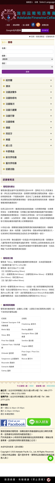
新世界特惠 (11, 157)
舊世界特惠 (11, 163)
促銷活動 (10, 169)
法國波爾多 (11, 92)
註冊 (36, 2)
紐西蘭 (9, 80)
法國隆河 (10, 104)
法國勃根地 (11, 98)
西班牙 (9, 133)
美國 (8, 139)
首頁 (32, 37)
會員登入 (29, 2)
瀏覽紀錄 (45, 25)
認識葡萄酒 (50, 37)
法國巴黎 (10, 116)
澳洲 (8, 86)
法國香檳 (10, 122)
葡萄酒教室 (40, 37)
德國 (8, 128)
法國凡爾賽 (11, 110)
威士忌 (9, 145)
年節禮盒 (10, 151)
